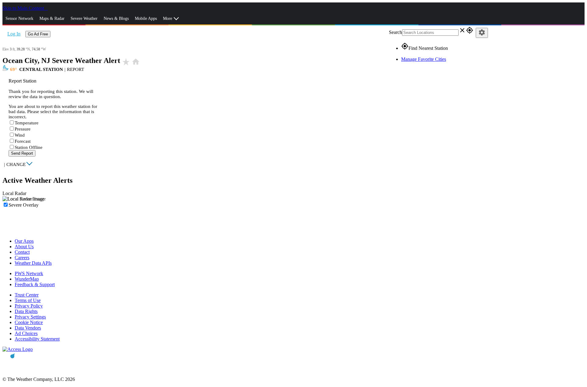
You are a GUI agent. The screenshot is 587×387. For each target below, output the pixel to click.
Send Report (22, 153)
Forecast (23, 141)
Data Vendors (28, 327)
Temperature (27, 122)
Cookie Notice (29, 322)
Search (395, 32)
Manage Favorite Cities (423, 59)
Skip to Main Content (23, 8)
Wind (20, 135)
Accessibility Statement (37, 338)
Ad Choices (26, 333)
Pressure (23, 129)
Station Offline (28, 147)
